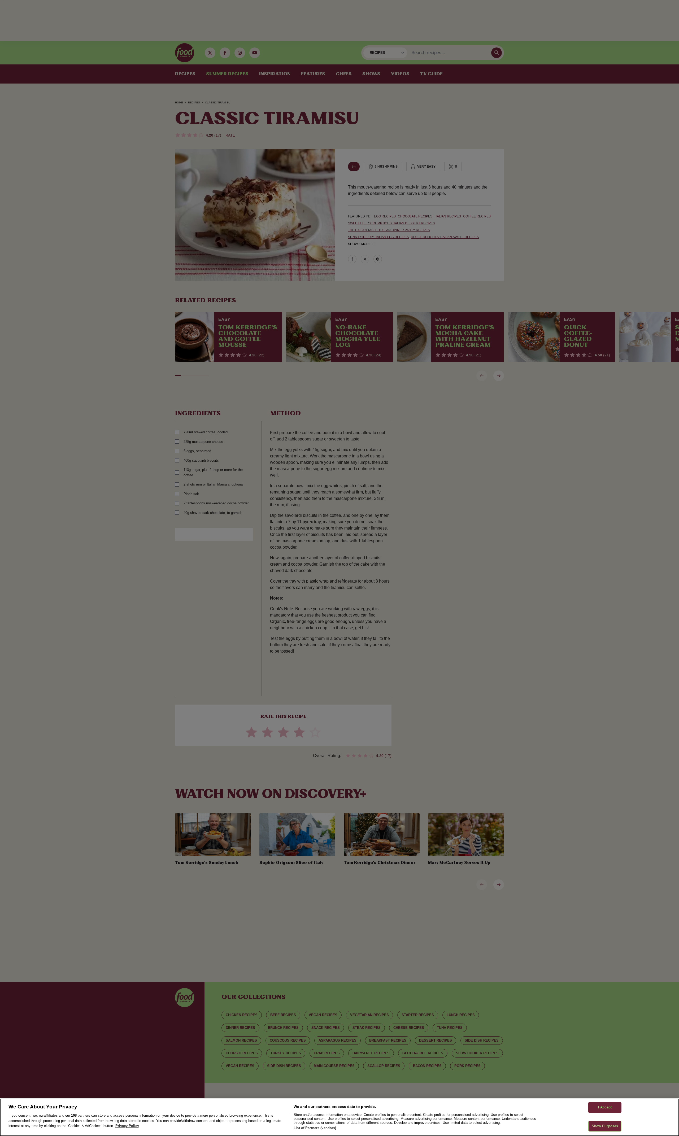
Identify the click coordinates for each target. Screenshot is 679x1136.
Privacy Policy (127, 1126)
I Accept (605, 1107)
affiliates (51, 1115)
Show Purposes (605, 1126)
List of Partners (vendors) (315, 1128)
